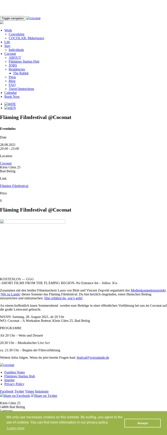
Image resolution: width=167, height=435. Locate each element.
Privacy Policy (14, 384)
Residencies (17, 69)
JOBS (13, 65)
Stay (7, 46)
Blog (12, 81)
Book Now (12, 96)
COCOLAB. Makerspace (26, 38)
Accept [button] (142, 423)
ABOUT (15, 57)
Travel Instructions (21, 89)
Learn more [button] (16, 428)
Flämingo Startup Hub (24, 61)
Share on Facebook (16, 396)
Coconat (10, 53)
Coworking (16, 34)
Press (12, 77)
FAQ (12, 85)
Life (7, 42)
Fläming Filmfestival (14, 186)
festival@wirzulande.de (93, 357)
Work (8, 30)
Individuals (16, 50)
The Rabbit (20, 73)
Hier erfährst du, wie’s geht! (63, 298)
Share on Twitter (45, 396)
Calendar (10, 92)
